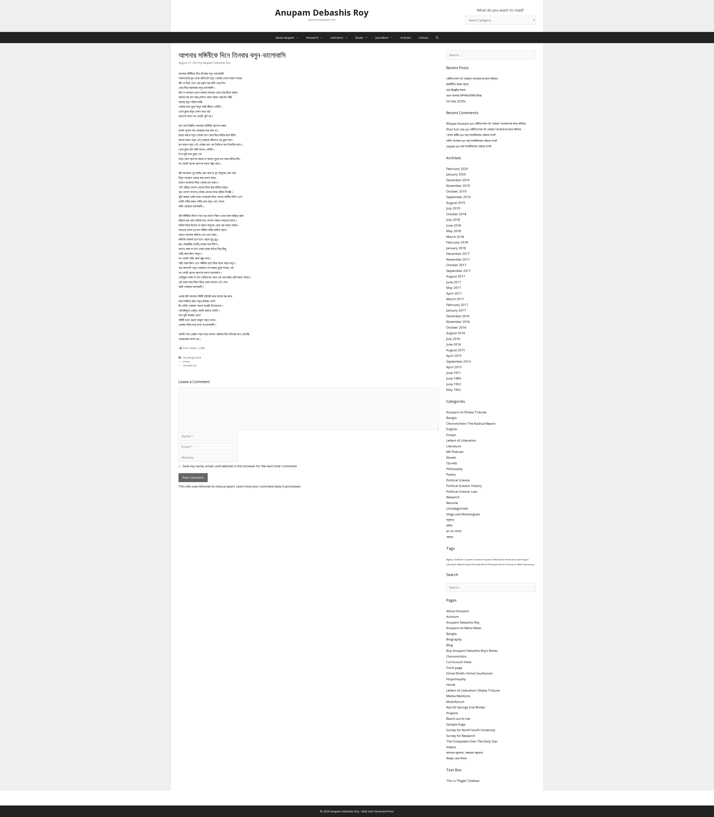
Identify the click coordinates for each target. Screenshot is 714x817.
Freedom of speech (483, 559)
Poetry (451, 474)
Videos (451, 747)
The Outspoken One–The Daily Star (472, 741)
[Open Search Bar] (437, 37)
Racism (502, 564)
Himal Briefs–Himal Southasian (469, 673)
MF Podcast (454, 452)
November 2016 (458, 321)
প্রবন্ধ (449, 537)
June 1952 (453, 384)
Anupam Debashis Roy (322, 12)
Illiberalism (498, 559)
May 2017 (453, 287)
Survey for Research (460, 736)
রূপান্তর (186, 361)
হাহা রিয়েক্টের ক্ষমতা (455, 90)
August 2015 (455, 350)
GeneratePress (384, 811)
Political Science (458, 480)
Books (359, 37)
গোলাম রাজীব (452, 135)
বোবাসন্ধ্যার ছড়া (190, 365)
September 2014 (458, 361)
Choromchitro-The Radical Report (471, 423)
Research (312, 37)
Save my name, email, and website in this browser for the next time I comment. (240, 466)
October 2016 (456, 327)
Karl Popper (523, 559)
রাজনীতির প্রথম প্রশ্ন (457, 84)
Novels (451, 457)
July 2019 (453, 208)
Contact (423, 37)
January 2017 (456, 310)
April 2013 (454, 367)
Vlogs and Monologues (463, 514)
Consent (468, 559)
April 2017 (454, 293)
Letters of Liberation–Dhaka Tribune (473, 690)
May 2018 (453, 231)
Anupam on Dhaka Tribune (466, 412)
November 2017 (458, 259)
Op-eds (451, 463)
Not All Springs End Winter (465, 707)
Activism (406, 37)
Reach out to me (458, 718)
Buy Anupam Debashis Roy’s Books (472, 650)
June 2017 (453, 282)
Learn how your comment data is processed (268, 486)
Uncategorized (192, 357)
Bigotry (449, 559)
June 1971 (453, 373)
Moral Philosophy (489, 564)
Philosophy (454, 469)
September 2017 (458, 271)
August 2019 (455, 203)
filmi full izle (455, 129)
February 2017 (457, 305)
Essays (451, 435)
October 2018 (456, 214)
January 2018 (456, 248)
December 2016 (457, 316)
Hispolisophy (456, 679)
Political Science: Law (461, 491)
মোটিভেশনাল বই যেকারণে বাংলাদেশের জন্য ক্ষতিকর (472, 78)
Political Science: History (464, 486)
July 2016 (453, 339)
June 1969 (453, 378)
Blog (449, 645)
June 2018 (453, 225)
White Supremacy (525, 564)
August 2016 (455, 333)
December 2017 (457, 253)
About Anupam (285, 37)
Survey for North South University (470, 730)
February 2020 (457, 169)
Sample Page (455, 724)
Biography (454, 639)
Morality (476, 564)
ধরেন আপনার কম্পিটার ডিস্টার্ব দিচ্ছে (464, 95)
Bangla (451, 418)
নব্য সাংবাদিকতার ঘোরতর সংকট (480, 135)
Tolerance (511, 564)
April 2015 (454, 355)
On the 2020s (456, 101)
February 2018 (457, 242)
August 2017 (455, 276)
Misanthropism (464, 564)
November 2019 (458, 185)
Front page (454, 668)
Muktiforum (455, 702)
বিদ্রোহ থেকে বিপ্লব (456, 758)
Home (450, 684)
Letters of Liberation (461, 440)
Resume (452, 503)
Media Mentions (458, 696)
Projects (452, 713)
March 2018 (455, 237)
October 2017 (456, 265)
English (451, 429)
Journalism (381, 37)
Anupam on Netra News (463, 628)
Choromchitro (456, 656)
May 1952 (453, 389)
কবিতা (449, 525)
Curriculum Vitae (458, 662)
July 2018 (453, 219)
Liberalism (451, 564)
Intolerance (510, 559)
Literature (336, 37)
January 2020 (456, 174)
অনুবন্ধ (450, 520)
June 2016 (453, 344)
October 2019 (456, 191)
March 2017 (455, 299)
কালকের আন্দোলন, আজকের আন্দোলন (464, 752)
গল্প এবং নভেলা (453, 531)
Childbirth (459, 559)
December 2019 (457, 180)
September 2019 (458, 197)
